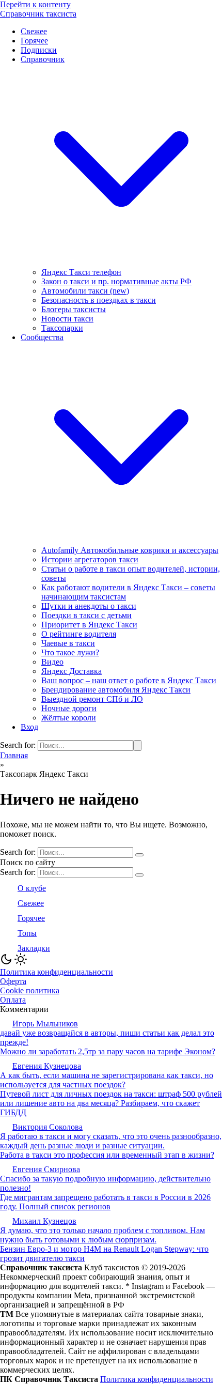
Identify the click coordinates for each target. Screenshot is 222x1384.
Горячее (34, 40)
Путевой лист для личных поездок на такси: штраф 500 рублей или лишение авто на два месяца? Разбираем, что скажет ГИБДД (111, 1103)
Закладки (34, 948)
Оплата (13, 999)
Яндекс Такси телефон (81, 272)
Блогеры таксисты (73, 309)
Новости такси (67, 318)
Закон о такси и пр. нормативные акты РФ (116, 281)
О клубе (32, 888)
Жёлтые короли (68, 717)
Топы (27, 933)
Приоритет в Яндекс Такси (89, 624)
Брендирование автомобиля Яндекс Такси (116, 689)
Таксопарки (62, 328)
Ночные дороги (69, 708)
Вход (29, 726)
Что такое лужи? (70, 652)
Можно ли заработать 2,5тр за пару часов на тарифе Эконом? (107, 1051)
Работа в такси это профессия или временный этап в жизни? (107, 1154)
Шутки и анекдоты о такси (88, 606)
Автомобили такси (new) (85, 290)
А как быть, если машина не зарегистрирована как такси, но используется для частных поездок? (106, 1080)
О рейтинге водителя (78, 633)
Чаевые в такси (68, 643)
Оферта (13, 981)
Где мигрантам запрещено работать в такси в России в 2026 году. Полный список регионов (105, 1202)
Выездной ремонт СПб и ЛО (92, 699)
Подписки (39, 49)
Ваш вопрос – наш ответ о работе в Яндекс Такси (128, 680)
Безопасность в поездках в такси (98, 300)
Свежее (34, 31)
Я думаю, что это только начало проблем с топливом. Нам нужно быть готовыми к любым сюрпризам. (102, 1235)
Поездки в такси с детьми (86, 615)
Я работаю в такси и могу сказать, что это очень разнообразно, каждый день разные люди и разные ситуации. (110, 1141)
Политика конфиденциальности (56, 971)
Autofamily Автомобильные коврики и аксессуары (129, 550)
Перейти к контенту (35, 4)
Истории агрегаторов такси (89, 559)
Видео (52, 661)
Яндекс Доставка (71, 671)
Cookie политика (29, 990)
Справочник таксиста (38, 13)
